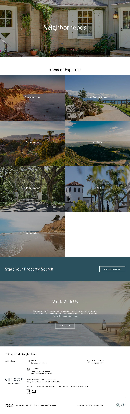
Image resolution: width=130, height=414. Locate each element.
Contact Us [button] (65, 326)
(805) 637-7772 (97, 363)
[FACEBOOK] (123, 405)
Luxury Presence (49, 405)
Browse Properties (112, 269)
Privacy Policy (99, 405)
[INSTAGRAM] (118, 405)
